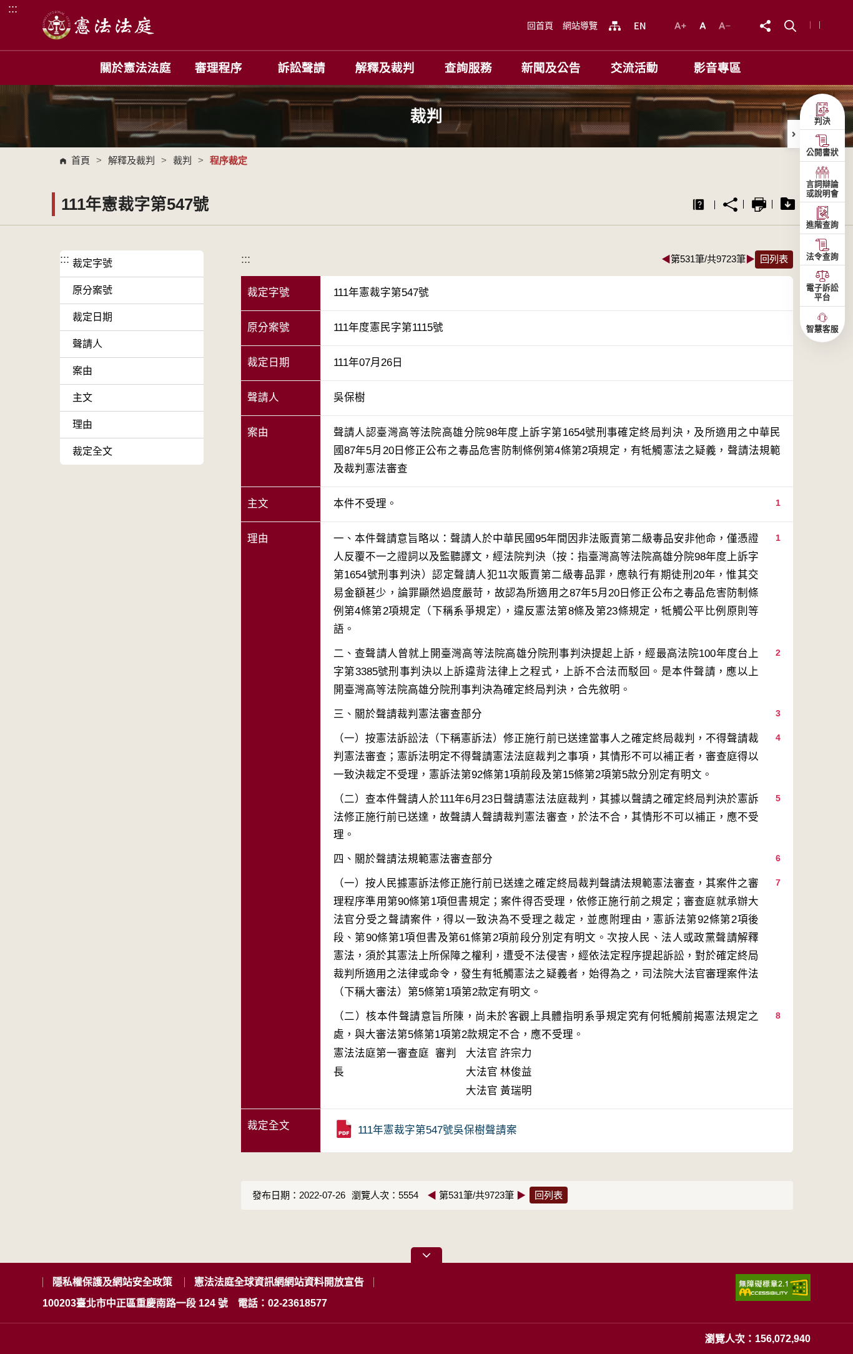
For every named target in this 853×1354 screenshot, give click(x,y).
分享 (730, 204)
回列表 (774, 259)
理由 (82, 424)
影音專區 (717, 67)
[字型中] (704, 24)
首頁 (80, 160)
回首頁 (540, 26)
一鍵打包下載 (788, 204)
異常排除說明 (698, 204)
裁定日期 (92, 317)
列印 (759, 204)
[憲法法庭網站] (98, 25)
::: (12, 8)
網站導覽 (580, 26)
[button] (790, 24)
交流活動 (634, 67)
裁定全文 (92, 451)
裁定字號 (92, 263)
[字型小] (725, 24)
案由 (82, 370)
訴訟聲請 (301, 67)
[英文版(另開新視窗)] (640, 26)
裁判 (182, 160)
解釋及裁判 (385, 67)
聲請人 (87, 343)
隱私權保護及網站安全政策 (112, 1282)
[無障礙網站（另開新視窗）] (773, 1292)
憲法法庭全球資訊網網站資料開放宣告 (279, 1282)
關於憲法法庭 (135, 67)
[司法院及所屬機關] (615, 26)
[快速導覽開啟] (426, 1255)
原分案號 (92, 290)
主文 (82, 397)
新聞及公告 (551, 67)
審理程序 (218, 67)
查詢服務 (468, 67)
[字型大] (681, 24)
